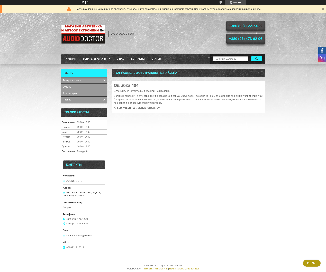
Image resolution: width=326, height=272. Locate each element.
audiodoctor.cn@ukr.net (79, 235)
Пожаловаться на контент (155, 269)
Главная (70, 58)
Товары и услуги (94, 58)
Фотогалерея (70, 93)
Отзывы (67, 86)
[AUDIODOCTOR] (83, 34)
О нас (120, 58)
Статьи (156, 58)
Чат (314, 263)
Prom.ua (178, 266)
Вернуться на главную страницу (138, 107)
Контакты (138, 58)
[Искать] (256, 58)
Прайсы (67, 99)
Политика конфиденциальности (184, 269)
